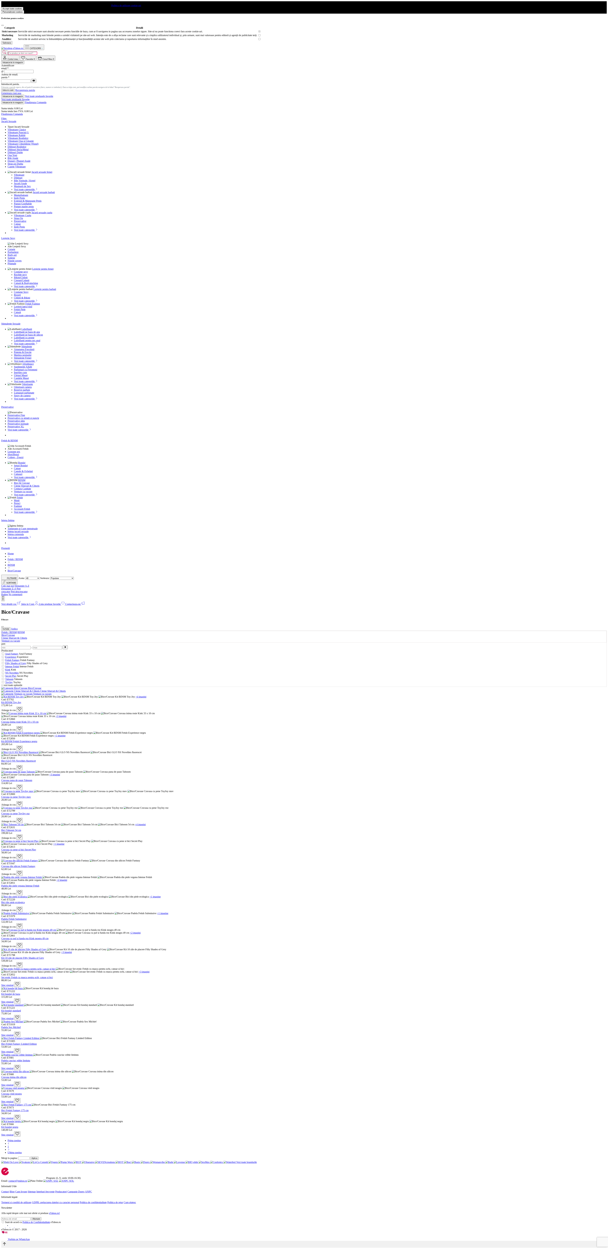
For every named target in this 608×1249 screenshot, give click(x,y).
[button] (9, 582)
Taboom (9, 679)
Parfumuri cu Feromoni (25, 369)
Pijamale (12, 263)
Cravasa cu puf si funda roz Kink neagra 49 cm (24, 938)
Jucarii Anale (20, 183)
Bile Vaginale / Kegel (24, 180)
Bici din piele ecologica (13, 902)
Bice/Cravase (8, 635)
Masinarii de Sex (22, 186)
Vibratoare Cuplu (22, 215)
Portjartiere (13, 252)
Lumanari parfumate (24, 392)
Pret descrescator (19, 591)
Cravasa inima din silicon (13, 1077)
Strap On (18, 218)
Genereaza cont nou (11, 93)
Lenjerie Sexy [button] (8, 238)
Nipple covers (15, 260)
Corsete (11, 249)
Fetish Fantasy (12, 660)
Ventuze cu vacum (23, 491)
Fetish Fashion (32, 303)
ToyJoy (9, 682)
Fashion (18, 506)
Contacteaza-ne (73, 604)
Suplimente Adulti (23, 366)
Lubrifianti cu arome (24, 337)
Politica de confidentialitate (93, 1202)
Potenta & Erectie (23, 352)
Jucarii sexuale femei (42, 172)
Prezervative (20, 221)
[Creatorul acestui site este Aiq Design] (7, 1232)
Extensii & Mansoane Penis (27, 200)
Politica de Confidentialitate (36, 1222)
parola (5, 77)
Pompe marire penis (24, 206)
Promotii (5, 548)
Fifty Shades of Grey (15, 663)
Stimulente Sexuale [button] (10, 323)
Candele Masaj (21, 378)
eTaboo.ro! (54, 1213)
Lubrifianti (26, 329)
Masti (16, 500)
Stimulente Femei (22, 358)
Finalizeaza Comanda (35, 102)
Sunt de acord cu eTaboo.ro (33, 1222)
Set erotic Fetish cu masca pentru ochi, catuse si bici (27, 977)
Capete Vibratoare (17, 166)
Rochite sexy (20, 274)
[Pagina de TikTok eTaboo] (16, 1226)
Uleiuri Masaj (21, 375)
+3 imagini (61, 716)
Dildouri (18, 177)
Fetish (20, 497)
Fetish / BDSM (9, 632)
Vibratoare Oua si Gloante (21, 141)
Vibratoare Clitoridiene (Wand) (23, 143)
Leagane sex (14, 451)
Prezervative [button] (7, 407)
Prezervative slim (16, 421)
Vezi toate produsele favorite (39, 96)
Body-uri (12, 255)
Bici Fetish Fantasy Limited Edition (19, 1044)
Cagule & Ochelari (23, 471)
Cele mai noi (7, 586)
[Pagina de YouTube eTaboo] (12, 1226)
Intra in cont (8, 90)
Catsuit (17, 312)
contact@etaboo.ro (17, 1180)
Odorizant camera (23, 387)
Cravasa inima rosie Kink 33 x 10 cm (19, 722)
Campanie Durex (76, 1191)
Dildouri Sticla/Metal (18, 149)
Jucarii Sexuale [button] (8, 121)
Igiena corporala (16, 534)
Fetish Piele (19, 309)
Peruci (17, 503)
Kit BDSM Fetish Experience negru (19, 741)
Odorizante (27, 384)
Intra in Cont (28, 604)
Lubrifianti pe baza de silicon (28, 334)
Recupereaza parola (25, 90)
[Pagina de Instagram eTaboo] (8, 1226)
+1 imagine (60, 735)
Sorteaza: (44, 578)
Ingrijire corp (20, 372)
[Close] (2, 25)
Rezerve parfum (22, 390)
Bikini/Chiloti (21, 277)
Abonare (36, 1219)
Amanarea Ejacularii (24, 349)
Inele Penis (19, 198)
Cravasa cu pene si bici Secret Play (18, 849)
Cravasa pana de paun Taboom (16, 780)
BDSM (21, 480)
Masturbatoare (21, 195)
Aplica (14, 628)
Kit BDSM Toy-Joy (11, 702)
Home (11, 553)
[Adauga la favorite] (19, 709)
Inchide (6, 629)
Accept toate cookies (12, 8)
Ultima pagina (15, 1152)
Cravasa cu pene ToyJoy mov (16, 797)
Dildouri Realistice (17, 146)
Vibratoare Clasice (17, 129)
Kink (7, 669)
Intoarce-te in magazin (13, 62)
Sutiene (11, 257)
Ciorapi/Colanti (21, 280)
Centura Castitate (22, 488)
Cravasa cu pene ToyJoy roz (15, 813)
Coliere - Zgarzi (15, 457)
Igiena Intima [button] (7, 520)
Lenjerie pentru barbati (44, 289)
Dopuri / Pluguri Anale (19, 161)
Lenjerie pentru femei (43, 269)
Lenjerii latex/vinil (23, 306)
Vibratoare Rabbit (16, 135)
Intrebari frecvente (45, 1191)
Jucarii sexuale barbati (44, 192)
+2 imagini (61, 880)
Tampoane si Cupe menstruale (23, 528)
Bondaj (21, 462)
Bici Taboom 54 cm (11, 830)
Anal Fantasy (11, 653)
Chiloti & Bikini (22, 297)
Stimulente (26, 346)
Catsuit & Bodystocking (26, 283)
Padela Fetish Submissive (14, 919)
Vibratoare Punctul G (18, 132)
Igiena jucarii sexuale (18, 531)
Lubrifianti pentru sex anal (27, 340)
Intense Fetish (12, 666)
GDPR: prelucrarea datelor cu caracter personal (55, 1202)
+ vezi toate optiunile (11, 685)
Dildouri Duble (15, 152)
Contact (5, 1191)
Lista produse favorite (50, 604)
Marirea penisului (22, 355)
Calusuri (18, 474)
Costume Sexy (21, 292)
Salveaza (7, 43)
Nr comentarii (15, 594)
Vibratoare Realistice (18, 138)
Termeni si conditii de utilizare (16, 1202)
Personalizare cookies (13, 12)
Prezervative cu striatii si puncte (23, 418)
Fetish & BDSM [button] (9, 440)
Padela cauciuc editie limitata (15, 1060)
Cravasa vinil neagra (11, 1093)
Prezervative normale (18, 423)
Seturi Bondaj (21, 465)
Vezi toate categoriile (24, 189)
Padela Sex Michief (11, 1027)
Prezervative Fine (16, 415)
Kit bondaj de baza (10, 994)
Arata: (22, 578)
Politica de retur (115, 1202)
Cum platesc (130, 1202)
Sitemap (32, 1191)
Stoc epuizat (7, 985)
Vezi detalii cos (9, 604)
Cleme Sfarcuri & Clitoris (26, 485)
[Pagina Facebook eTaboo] (3, 1226)
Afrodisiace (28, 364)
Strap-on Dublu (15, 163)
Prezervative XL (16, 426)
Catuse (17, 224)
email (5, 68)
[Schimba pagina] (9, 1143)
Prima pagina (14, 1140)
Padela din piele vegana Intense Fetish (20, 885)
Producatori (61, 1191)
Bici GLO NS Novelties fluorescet (18, 760)
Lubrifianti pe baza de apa (27, 332)
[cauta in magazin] (4, 52)
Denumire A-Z (22, 586)
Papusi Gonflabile (23, 203)
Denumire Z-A (8, 588)
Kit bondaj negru (9, 1127)
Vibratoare (19, 175)
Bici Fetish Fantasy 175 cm (14, 1110)
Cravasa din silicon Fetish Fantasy (18, 866)
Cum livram (21, 1191)
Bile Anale (13, 158)
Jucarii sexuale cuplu (42, 212)
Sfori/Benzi (13, 454)
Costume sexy (21, 271)
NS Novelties (12, 672)
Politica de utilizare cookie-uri (126, 5)
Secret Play (10, 676)
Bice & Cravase (22, 483)
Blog (12, 1191)
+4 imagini (141, 696)
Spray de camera (22, 395)
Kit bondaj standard (11, 1010)
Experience (10, 657)
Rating (4, 594)
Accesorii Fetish (22, 509)
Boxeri (17, 295)
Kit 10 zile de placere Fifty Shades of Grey (22, 958)
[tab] (10, 58)
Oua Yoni (12, 155)
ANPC (88, 1191)
